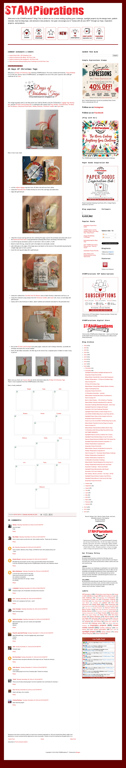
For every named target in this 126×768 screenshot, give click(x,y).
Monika (25, 413)
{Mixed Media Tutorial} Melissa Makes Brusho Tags (98, 427)
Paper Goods (102, 613)
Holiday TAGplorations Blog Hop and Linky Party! (98, 464)
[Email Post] (41, 514)
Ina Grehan (107, 606)
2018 (85, 361)
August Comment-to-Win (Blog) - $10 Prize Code (22, 57)
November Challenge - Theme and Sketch (96, 467)
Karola (42, 413)
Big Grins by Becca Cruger (108, 596)
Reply (14, 531)
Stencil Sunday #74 (90, 381)
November (88, 370)
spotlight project (89, 632)
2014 (85, 509)
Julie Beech (88, 607)
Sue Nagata (85, 618)
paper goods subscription (98, 629)
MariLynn (42, 487)
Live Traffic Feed (99, 639)
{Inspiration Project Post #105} (93, 446)
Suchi (60, 438)
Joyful (58, 106)
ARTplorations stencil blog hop (103, 594)
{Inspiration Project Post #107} (93, 391)
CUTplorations (111, 597)
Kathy (45, 438)
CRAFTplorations (100, 597)
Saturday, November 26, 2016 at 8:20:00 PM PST (34, 609)
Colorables (95, 602)
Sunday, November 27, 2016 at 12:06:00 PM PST (34, 667)
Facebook (98, 113)
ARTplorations (86, 594)
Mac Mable (16, 537)
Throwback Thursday (99, 620)
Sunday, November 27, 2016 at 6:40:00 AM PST (28, 646)
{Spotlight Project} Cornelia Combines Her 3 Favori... (99, 434)
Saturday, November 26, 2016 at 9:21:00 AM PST (34, 559)
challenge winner (96, 623)
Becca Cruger (94, 596)
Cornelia (59, 413)
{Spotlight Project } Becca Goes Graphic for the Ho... (99, 416)
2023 (85, 350)
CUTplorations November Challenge (95, 460)
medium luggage (20, 187)
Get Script (92, 677)
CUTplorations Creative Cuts (90, 599)
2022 (85, 352)
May (86, 495)
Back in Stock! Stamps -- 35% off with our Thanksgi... (99, 400)
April (86, 497)
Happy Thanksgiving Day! (92, 388)
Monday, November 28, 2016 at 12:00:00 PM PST (28, 689)
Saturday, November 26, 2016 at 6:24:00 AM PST (28, 547)
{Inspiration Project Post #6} (91, 250)
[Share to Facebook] (50, 515)
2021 (85, 354)
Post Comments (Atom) (21, 742)
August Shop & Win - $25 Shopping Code (20, 55)
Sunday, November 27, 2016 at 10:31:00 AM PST (34, 657)
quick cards (113, 629)
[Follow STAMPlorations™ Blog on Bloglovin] (108, 252)
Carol (59, 462)
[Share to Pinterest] (52, 515)
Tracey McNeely (70, 72)
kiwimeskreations (18, 619)
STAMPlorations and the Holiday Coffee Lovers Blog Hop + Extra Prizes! (91, 231)
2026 (85, 345)
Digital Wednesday (110, 604)
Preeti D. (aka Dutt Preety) (20, 633)
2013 (85, 511)
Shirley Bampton (95, 616)
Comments (107, 237)
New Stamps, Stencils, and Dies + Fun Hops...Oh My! (99, 473)
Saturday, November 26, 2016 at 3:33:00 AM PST (32, 537)
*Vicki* (14, 679)
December (88, 368)
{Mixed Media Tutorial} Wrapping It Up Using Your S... (99, 462)
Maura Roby (98, 609)
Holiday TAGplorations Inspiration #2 (95, 455)
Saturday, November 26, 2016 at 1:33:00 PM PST (36, 571)
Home (42, 739)
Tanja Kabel (94, 618)
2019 (85, 359)
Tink (14, 646)
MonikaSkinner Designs (101, 611)
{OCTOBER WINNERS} (91, 432)
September (88, 486)
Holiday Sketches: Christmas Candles (43, 106)
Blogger (78, 752)
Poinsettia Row (21, 189)
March (87, 499)
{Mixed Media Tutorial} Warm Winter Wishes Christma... (100, 386)
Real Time (98, 677)
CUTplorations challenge (108, 599)
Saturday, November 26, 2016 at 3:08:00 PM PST (32, 588)
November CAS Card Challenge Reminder (96, 409)
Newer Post (11, 739)
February (87, 502)
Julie (59, 389)
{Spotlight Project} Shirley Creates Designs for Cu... (98, 411)
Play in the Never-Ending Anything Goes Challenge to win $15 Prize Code (29, 61)
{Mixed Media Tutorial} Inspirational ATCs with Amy (98, 402)
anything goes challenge (110, 621)
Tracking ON (104, 677)
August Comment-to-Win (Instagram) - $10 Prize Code (23, 59)
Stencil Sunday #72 (90, 425)
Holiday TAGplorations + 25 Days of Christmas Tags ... (99, 379)
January (87, 504)
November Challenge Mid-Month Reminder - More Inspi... (100, 404)
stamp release (106, 632)
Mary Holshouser (17, 571)
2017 (85, 364)
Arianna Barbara (17, 700)
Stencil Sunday (109, 616)
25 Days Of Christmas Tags (23, 72)
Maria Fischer (86, 609)
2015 (85, 507)
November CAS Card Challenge (93, 471)
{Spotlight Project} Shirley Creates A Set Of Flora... (98, 476)
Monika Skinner (87, 611)
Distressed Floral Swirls (25, 106)
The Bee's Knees (105, 618)
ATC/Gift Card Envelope (24, 346)
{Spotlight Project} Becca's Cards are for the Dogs (98, 478)
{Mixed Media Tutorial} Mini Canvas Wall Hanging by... (99, 377)
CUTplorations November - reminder (95, 393)
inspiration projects (98, 625)
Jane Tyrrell (115, 606)
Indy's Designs (17, 609)
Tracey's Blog (27, 380)
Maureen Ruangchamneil (110, 609)
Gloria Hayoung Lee (87, 606)
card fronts (85, 623)
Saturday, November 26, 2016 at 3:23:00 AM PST (30, 525)
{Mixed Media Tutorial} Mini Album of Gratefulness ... (99, 395)
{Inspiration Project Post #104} (93, 480)
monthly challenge (105, 627)
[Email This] (44, 515)
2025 (85, 348)
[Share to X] (48, 515)
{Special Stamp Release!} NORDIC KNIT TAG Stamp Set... (100, 439)
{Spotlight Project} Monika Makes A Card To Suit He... (99, 437)
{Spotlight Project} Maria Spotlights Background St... (99, 372)
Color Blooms (85, 602)
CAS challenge (87, 597)
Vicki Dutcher (97, 621)
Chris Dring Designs (97, 601)
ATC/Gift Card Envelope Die (23, 104)
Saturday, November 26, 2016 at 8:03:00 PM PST (29, 598)
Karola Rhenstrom (97, 607)
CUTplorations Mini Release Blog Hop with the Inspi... (99, 430)
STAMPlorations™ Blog (108, 642)
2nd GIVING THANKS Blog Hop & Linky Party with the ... (100, 414)
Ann (14, 689)
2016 (85, 366)
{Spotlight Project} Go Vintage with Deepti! (96, 407)
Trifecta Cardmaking (113, 619)
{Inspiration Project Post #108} (93, 375)
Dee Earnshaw (17, 657)
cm (13, 547)
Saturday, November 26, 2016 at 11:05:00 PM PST (36, 619)
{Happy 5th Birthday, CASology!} (89, 236)
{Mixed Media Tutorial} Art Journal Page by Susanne (99, 423)
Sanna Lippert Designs (91, 614)
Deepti (29, 389)
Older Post (73, 739)
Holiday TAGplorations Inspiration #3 (95, 450)
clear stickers (109, 623)
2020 (85, 357)
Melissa (24, 438)
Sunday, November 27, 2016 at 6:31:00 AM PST (40, 633)
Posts (105, 234)
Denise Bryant (17, 559)
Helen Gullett (97, 606)
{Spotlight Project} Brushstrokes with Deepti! (97, 469)
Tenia (44, 462)
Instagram (98, 107)
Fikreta (15, 525)
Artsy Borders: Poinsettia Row (59, 104)
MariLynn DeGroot (110, 608)
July (86, 490)
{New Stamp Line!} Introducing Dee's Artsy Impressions (90, 255)
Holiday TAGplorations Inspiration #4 (95, 444)
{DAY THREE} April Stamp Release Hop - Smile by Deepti (91, 246)
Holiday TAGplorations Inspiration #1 (95, 457)
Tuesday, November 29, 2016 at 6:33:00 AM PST (35, 700)
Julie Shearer (16, 667)
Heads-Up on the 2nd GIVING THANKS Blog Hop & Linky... (100, 421)
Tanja (43, 389)
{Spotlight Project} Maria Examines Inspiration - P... (98, 441)
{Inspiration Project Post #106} (93, 418)
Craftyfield (16, 588)
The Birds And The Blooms (32, 295)
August (87, 488)
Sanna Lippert (114, 613)
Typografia (87, 621)
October (87, 483)
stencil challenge (100, 633)
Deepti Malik (96, 604)
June (86, 492)
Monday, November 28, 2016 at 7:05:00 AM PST (30, 679)
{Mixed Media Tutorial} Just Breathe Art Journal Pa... (99, 448)
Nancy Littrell (112, 611)
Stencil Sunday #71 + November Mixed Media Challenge (100, 453)
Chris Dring (85, 601)
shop (19, 76)
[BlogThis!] (46, 515)
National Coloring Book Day (89, 613)
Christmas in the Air (109, 601)
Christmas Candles (41, 298)
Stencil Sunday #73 (90, 398)
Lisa (24, 462)
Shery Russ (103, 615)
